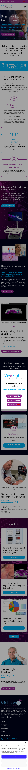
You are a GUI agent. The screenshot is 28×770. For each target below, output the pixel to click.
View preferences (14, 765)
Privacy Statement (17, 768)
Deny (14, 761)
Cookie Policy (9, 768)
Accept (14, 756)
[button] (26, 743)
